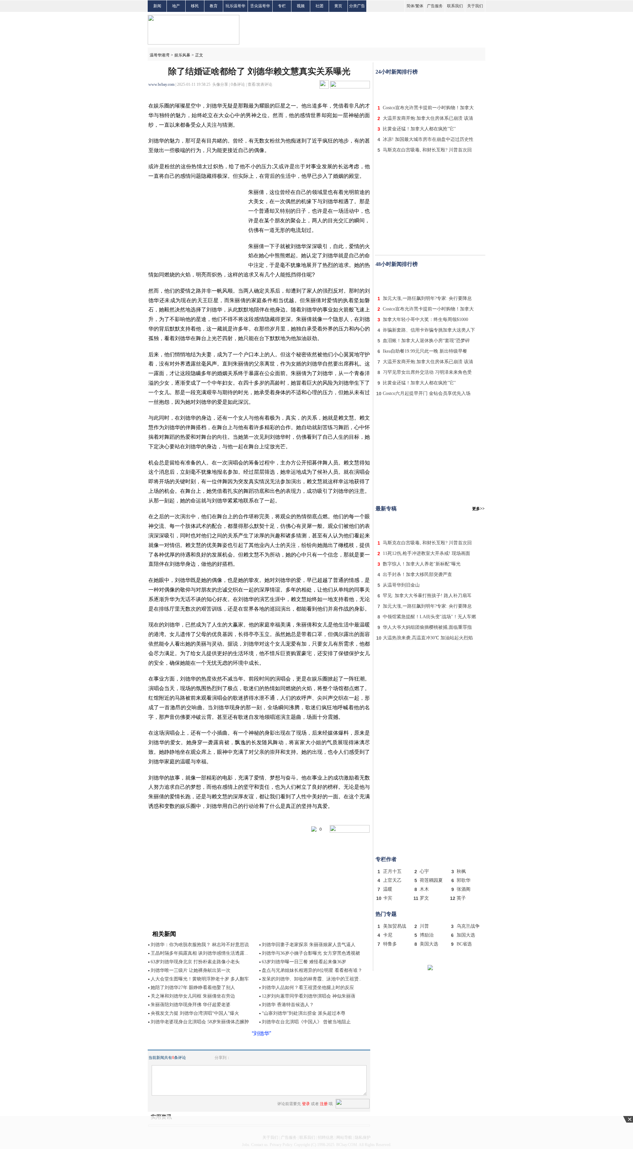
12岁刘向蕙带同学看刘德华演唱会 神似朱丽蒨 (308, 996)
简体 (410, 6)
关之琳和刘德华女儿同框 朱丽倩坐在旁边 (193, 996)
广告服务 (435, 6)
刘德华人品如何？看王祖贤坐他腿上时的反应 (308, 987)
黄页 (338, 6)
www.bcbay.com (161, 84)
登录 (306, 1103)
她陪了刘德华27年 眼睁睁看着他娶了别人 (193, 987)
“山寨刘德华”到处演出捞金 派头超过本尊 (304, 1013)
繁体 (419, 6)
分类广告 (357, 6)
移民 (195, 6)
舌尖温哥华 (260, 6)
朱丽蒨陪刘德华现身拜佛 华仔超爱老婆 (190, 1004)
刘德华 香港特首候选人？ (288, 1004)
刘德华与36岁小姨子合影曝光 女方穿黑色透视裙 (311, 953)
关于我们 (475, 6)
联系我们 (455, 6)
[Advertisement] (430, 88)
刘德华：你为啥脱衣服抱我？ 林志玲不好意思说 (200, 944)
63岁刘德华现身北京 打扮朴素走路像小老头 (195, 961)
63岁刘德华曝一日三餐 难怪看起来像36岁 (304, 961)
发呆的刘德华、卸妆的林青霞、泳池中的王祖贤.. (311, 978)
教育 (214, 6)
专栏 (282, 6)
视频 (301, 6)
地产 (176, 6)
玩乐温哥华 (235, 6)
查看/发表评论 (260, 84)
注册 (324, 1103)
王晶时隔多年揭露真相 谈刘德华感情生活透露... (199, 953)
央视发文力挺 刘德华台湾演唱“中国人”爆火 (195, 1013)
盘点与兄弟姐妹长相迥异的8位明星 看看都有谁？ (312, 970)
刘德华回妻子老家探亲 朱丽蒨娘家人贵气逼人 (308, 944)
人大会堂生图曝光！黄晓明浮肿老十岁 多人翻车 (200, 978)
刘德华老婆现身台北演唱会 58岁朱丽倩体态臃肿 (200, 1021)
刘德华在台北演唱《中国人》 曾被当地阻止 (306, 1021)
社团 (319, 6)
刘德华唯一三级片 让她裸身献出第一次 (190, 970)
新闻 (157, 6)
